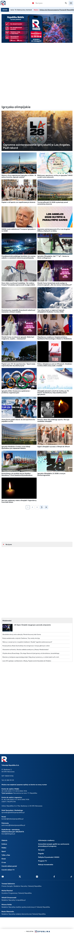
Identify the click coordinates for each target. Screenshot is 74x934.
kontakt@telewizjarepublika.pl (12, 819)
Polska (4, 848)
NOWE (5, 10)
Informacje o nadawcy (46, 840)
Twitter (20, 876)
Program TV (42, 861)
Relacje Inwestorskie (45, 864)
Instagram (37, 876)
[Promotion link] (37, 28)
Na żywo (39, 3)
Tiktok (71, 876)
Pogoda (41, 853)
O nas (4, 862)
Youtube (3, 876)
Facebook (54, 876)
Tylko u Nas (6, 855)
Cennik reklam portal (9, 866)
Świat (4, 859)
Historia (4, 840)
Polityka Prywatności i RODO (48, 857)
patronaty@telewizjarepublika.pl (13, 825)
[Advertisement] (37, 57)
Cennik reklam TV (8, 870)
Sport (4, 851)
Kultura (4, 844)
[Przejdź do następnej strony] (42, 507)
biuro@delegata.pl (8, 834)
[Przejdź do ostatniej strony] (46, 507)
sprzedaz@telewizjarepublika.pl (13, 812)
